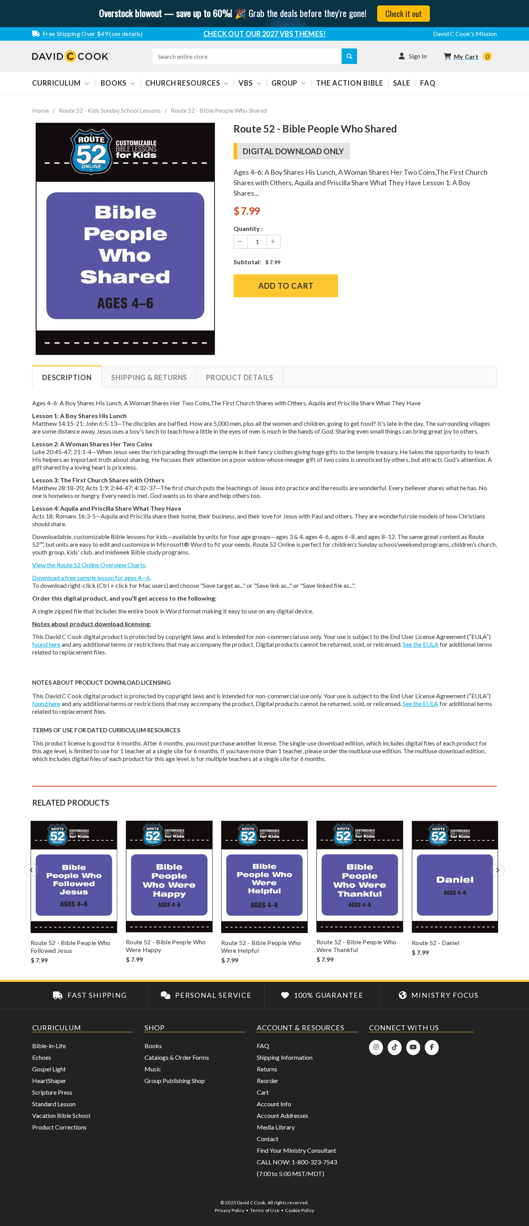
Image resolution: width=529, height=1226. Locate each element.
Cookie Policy (299, 1210)
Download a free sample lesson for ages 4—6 (91, 577)
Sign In (418, 56)
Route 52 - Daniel (435, 942)
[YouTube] (413, 1047)
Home (40, 110)
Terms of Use (264, 1210)
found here (46, 644)
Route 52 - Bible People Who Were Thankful (356, 945)
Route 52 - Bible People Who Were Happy (166, 945)
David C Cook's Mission (465, 33)
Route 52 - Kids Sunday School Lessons (110, 110)
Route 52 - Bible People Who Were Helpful (261, 946)
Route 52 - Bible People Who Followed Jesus (71, 946)
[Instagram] (376, 1047)
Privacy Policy (229, 1210)
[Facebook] (432, 1047)
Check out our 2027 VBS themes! (264, 33)
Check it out (403, 13)
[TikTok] (395, 1047)
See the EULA (420, 644)
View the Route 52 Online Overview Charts (88, 564)
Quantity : (248, 228)
